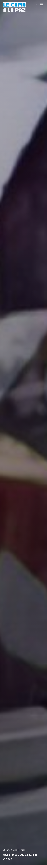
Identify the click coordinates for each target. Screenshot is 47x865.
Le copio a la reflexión (14, 850)
